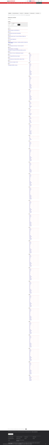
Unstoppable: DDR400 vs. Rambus (12, 65)
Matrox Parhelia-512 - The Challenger (13, 48)
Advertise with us (18, 438)
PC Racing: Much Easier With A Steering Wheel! (14, 33)
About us (25, 438)
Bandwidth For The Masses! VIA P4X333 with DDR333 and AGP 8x (17, 50)
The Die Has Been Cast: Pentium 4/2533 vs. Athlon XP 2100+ (16, 59)
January (30, 54)
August (30, 61)
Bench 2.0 (21, 13)
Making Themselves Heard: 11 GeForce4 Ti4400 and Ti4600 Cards (17, 36)
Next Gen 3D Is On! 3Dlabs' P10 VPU (13, 62)
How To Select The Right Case (12, 39)
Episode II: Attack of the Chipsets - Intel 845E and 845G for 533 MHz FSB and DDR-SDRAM (18, 42)
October (30, 72)
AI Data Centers (32, 13)
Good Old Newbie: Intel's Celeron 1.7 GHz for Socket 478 (15, 45)
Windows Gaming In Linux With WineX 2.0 (13, 30)
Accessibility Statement (11, 438)
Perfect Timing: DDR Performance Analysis (14, 56)
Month (13, 23)
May (29, 58)
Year (9, 23)
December (30, 74)
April (29, 57)
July (29, 60)
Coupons (34, 438)
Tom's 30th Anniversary (15, 13)
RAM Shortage (26, 13)
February (30, 55)
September (30, 71)
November (30, 73)
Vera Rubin (37, 13)
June (29, 59)
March (30, 56)
